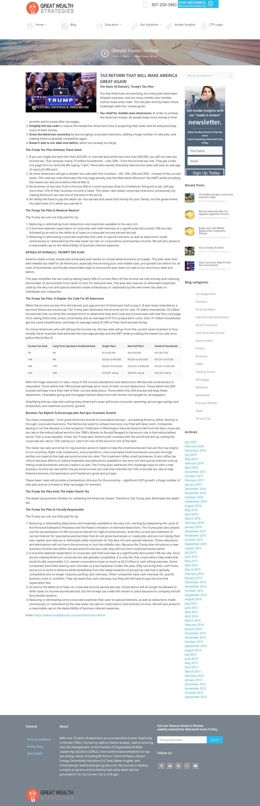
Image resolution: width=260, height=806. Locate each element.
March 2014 (193, 620)
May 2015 (191, 561)
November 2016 (195, 493)
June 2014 (191, 608)
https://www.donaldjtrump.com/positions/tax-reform (70, 615)
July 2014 (191, 603)
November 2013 (195, 637)
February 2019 (194, 463)
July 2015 (191, 552)
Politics (126, 56)
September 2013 (196, 646)
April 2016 (191, 514)
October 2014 (194, 591)
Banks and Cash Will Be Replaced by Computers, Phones (212, 230)
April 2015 (191, 565)
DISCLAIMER (34, 754)
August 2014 (193, 599)
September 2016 (196, 501)
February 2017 (194, 480)
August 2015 (193, 548)
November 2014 (195, 586)
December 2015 (195, 531)
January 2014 (193, 629)
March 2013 (193, 671)
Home (116, 56)
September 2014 (196, 595)
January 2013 (193, 680)
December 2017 (195, 472)
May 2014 (191, 612)
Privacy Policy (35, 746)
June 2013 (191, 659)
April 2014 (191, 616)
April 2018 (191, 467)
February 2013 (194, 676)
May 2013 (191, 663)
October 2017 (194, 476)
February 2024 (194, 446)
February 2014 (194, 625)
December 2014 (195, 582)
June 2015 (191, 557)
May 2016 (191, 510)
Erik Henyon (219, 201)
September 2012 (196, 697)
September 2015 (196, 544)
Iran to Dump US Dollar (211, 247)
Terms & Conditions (39, 739)
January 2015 (193, 578)
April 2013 (191, 667)
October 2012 (194, 693)
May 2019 (191, 459)
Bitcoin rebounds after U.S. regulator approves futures (214, 213)
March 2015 (193, 569)
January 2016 (193, 527)
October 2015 (194, 540)
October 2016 (194, 497)
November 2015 (195, 535)
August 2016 (193, 506)
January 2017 (193, 484)
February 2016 (194, 523)
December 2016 (195, 489)
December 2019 (195, 450)
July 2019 (191, 455)
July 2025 (191, 442)
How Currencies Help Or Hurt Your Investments (215, 264)
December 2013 (195, 633)
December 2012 (195, 684)
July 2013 (191, 654)
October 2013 (194, 642)
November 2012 (195, 688)
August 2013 (193, 650)
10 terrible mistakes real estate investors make (216, 196)
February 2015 (194, 574)
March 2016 (193, 518)
